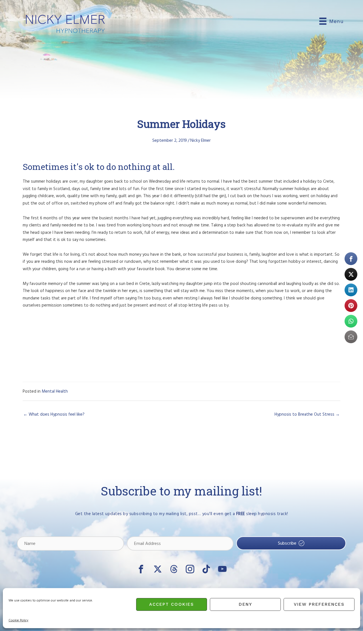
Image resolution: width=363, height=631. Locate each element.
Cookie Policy (18, 620)
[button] (291, 543)
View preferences (319, 604)
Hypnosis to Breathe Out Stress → (307, 414)
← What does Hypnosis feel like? (54, 414)
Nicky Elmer (200, 140)
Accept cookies (171, 604)
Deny (245, 604)
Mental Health (55, 391)
